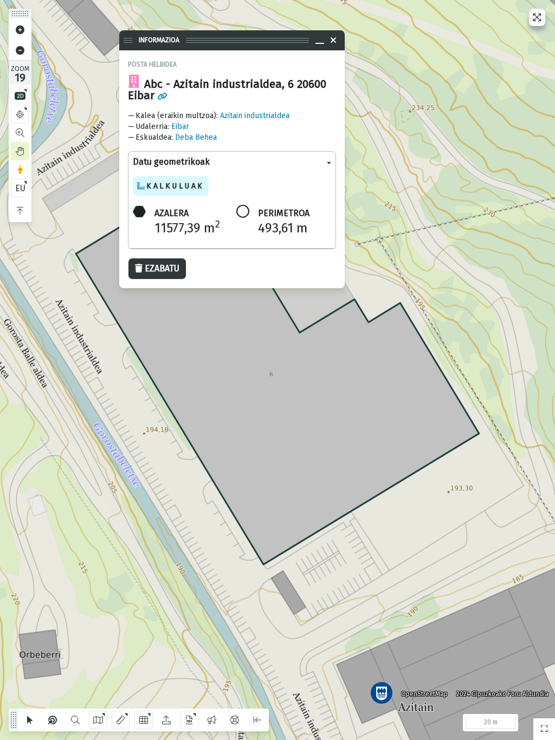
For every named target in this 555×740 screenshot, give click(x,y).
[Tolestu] (20, 211)
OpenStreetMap (424, 694)
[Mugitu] (20, 151)
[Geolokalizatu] (20, 114)
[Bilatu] (75, 720)
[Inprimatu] (189, 720)
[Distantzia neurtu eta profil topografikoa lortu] (121, 720)
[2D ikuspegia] (20, 96)
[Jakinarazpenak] (212, 720)
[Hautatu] (30, 720)
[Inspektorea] (52, 720)
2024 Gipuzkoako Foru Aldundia (502, 694)
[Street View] (20, 169)
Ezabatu (162, 268)
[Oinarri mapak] (98, 720)
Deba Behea (196, 137)
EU (20, 188)
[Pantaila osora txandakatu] (537, 17)
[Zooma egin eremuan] (20, 133)
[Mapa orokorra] (544, 729)
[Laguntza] (234, 720)
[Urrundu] (20, 50)
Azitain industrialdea (254, 115)
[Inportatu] (166, 720)
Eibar (180, 126)
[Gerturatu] (20, 30)
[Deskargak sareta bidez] (143, 720)
